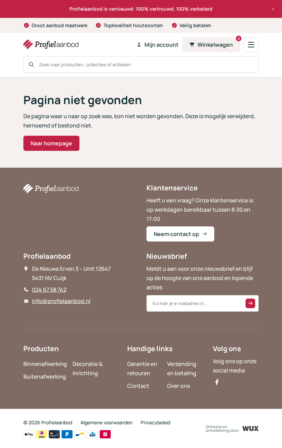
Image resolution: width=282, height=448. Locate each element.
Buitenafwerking (44, 376)
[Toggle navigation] (251, 44)
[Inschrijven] (250, 303)
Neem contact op (176, 234)
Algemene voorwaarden (106, 422)
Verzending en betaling (181, 368)
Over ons (178, 386)
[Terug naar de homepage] (77, 44)
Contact (138, 386)
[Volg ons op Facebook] (217, 382)
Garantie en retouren (142, 368)
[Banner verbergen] (273, 9)
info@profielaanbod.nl (61, 301)
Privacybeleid (155, 422)
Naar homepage (51, 143)
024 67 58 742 (49, 289)
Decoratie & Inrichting (88, 368)
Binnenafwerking (45, 364)
